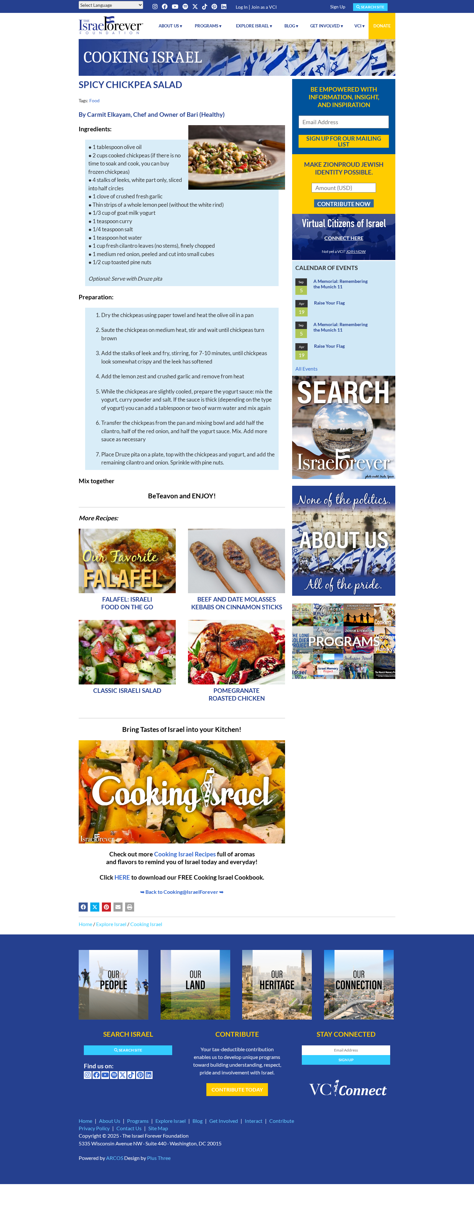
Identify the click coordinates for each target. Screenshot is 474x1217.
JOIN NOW (356, 251)
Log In (242, 7)
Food (94, 100)
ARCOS (114, 1158)
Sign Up (337, 6)
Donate (381, 25)
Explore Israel (111, 924)
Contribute (281, 1121)
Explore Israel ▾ (254, 25)
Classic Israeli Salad (127, 690)
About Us (109, 1121)
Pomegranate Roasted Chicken (237, 694)
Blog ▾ (291, 25)
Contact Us (129, 1128)
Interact (253, 1121)
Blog (197, 1121)
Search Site (372, 7)
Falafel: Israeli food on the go (127, 603)
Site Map (158, 1128)
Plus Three (159, 1158)
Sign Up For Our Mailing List (343, 141)
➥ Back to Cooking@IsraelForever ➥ (181, 892)
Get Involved (223, 1121)
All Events (306, 368)
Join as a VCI (264, 7)
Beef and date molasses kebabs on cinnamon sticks (236, 603)
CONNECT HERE (343, 238)
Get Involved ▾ (326, 25)
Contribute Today (237, 1089)
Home (85, 924)
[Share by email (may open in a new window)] (118, 907)
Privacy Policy (94, 1128)
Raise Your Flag (329, 302)
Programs (138, 1121)
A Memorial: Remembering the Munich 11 (340, 284)
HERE (122, 877)
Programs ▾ (208, 25)
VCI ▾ (359, 25)
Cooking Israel (146, 924)
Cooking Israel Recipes (185, 854)
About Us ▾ (170, 25)
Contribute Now (343, 203)
